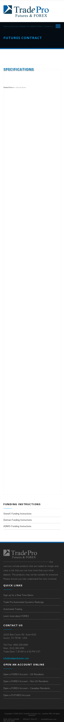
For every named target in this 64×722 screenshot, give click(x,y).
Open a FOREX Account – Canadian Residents (26, 688)
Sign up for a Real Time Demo (18, 595)
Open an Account (10, 26)
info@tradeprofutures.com (16, 658)
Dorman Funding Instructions (17, 520)
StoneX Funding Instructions (17, 513)
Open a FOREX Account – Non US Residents (25, 681)
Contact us (48, 26)
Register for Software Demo (30, 26)
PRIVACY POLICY (30, 719)
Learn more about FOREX (16, 616)
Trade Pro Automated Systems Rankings (23, 602)
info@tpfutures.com (48, 719)
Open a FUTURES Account (16, 695)
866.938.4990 (9, 721)
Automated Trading (12, 609)
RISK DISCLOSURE (11, 719)
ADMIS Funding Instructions (17, 526)
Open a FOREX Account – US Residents (23, 674)
